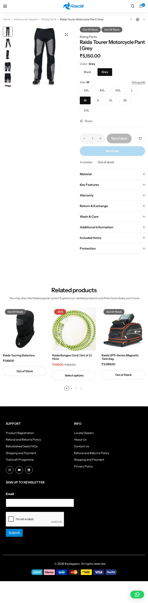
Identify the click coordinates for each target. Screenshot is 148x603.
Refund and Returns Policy (23, 439)
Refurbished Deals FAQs (22, 446)
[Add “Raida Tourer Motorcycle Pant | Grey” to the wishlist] (140, 138)
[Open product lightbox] (66, 34)
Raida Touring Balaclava (19, 355)
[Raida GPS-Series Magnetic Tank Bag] (123, 329)
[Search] (132, 6)
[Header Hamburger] (7, 6)
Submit (14, 533)
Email (11, 494)
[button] (67, 56)
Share (88, 121)
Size (84, 82)
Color (87, 64)
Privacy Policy (83, 466)
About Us (80, 439)
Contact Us (81, 446)
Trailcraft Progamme (20, 459)
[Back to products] (137, 19)
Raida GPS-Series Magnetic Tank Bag (120, 357)
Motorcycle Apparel (26, 19)
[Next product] (143, 19)
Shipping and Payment (21, 453)
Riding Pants (48, 19)
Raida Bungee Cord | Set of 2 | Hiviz (72, 357)
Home (6, 19)
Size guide (138, 82)
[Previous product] (132, 19)
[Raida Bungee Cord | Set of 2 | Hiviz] (74, 329)
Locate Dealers (84, 433)
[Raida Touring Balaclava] (24, 329)
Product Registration (20, 433)
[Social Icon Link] (9, 470)
